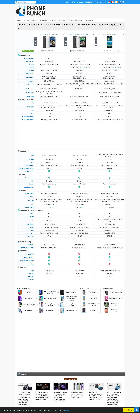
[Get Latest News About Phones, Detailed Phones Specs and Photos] (20, 11)
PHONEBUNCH (36, 11)
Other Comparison (23, 288)
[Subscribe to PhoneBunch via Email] (116, 2)
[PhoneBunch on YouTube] (112, 2)
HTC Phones (84, 288)
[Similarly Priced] (85, 67)
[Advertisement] (90, 11)
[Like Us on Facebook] (119, 2)
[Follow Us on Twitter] (123, 2)
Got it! (130, 410)
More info (66, 410)
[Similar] (51, 207)
